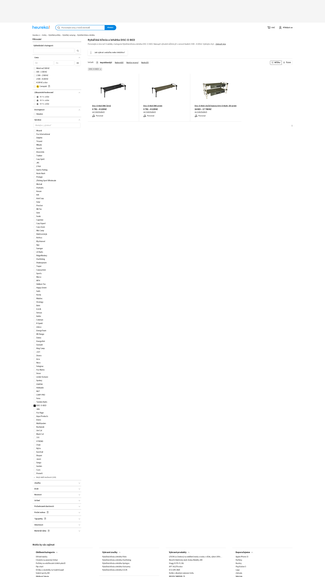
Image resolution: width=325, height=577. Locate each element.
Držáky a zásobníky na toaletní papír (50, 570)
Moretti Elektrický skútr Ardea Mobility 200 (185, 560)
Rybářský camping (69, 35)
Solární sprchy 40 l (43, 573)
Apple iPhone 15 (242, 557)
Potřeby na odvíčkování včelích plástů (50, 563)
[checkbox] (35, 68)
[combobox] (80, 27)
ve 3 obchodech (98, 112)
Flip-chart (39, 566)
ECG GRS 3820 (174, 570)
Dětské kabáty (41, 557)
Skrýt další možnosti (44, 477)
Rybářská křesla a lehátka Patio (114, 557)
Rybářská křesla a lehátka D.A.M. (114, 570)
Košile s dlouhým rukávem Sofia (181, 573)
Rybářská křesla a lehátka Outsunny (116, 566)
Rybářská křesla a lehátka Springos (115, 563)
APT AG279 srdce (176, 566)
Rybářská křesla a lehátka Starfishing (116, 560)
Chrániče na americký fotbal (47, 560)
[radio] (35, 97)
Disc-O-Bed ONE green (152, 106)
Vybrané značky (109, 552)
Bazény (239, 563)
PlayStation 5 (241, 566)
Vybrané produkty (177, 552)
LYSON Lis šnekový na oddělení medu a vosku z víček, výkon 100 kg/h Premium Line (196, 557)
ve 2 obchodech (201, 112)
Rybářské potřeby (55, 35)
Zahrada (239, 573)
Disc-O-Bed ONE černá (101, 106)
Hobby (44, 35)
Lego (238, 570)
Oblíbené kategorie (45, 552)
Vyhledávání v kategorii (43, 45)
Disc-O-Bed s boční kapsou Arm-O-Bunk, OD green (216, 106)
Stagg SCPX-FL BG (176, 563)
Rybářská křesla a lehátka (86, 35)
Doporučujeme (243, 552)
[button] (54, 50)
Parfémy (239, 560)
